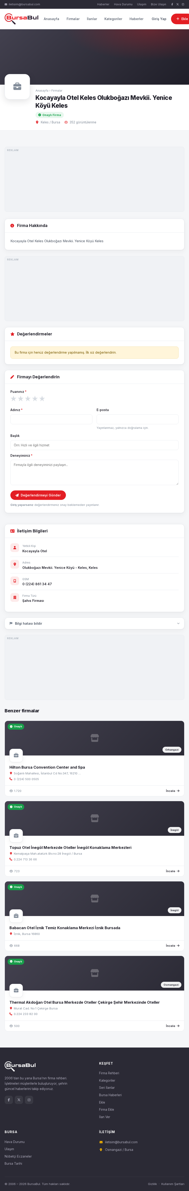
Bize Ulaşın (158, 4)
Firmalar (73, 19)
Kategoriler (113, 19)
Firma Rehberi (109, 1073)
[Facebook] (172, 4)
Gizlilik (152, 1184)
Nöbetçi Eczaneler (18, 1156)
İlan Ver (104, 1117)
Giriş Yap (159, 19)
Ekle (102, 1102)
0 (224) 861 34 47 (37, 584)
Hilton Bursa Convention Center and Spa (47, 767)
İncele (170, 791)
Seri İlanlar (107, 1088)
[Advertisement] (94, 179)
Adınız (16, 410)
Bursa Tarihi (13, 1163)
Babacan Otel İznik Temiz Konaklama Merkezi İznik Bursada (64, 927)
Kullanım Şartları (172, 1184)
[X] (177, 4)
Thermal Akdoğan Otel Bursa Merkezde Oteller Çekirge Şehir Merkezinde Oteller (84, 1002)
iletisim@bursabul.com (24, 4)
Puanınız (18, 392)
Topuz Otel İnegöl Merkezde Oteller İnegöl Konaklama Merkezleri (70, 847)
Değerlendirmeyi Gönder (41, 495)
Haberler (103, 4)
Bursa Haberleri (110, 1095)
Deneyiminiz (21, 455)
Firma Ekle (106, 1109)
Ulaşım (141, 4)
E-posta (103, 410)
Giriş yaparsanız (21, 505)
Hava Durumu (123, 4)
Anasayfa (51, 19)
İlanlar (92, 19)
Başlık (15, 436)
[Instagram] (183, 4)
